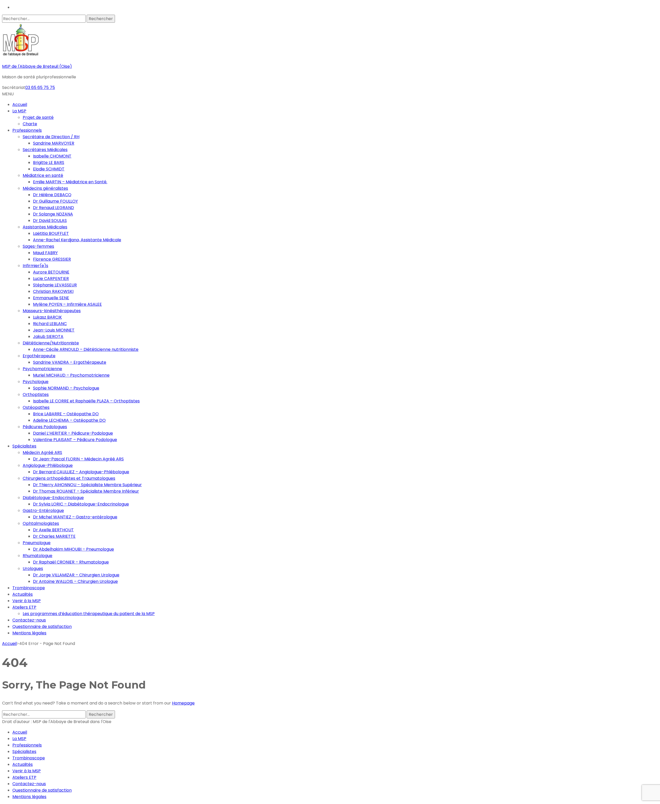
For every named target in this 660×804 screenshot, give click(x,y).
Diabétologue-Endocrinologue (53, 498)
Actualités (22, 594)
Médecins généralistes (45, 188)
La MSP (19, 111)
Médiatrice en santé (43, 175)
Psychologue (35, 382)
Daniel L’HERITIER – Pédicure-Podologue (73, 433)
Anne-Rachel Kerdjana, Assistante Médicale (77, 240)
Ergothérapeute (39, 356)
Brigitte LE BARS (48, 162)
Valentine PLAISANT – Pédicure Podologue (75, 440)
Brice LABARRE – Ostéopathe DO (66, 414)
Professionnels (27, 130)
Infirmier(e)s (35, 266)
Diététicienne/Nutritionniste (51, 343)
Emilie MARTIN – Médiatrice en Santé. (70, 182)
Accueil (19, 104)
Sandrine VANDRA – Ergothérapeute (69, 362)
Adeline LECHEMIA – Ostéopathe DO (69, 420)
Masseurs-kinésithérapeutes (52, 311)
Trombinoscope (28, 588)
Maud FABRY (45, 253)
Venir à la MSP (26, 601)
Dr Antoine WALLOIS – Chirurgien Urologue (75, 581)
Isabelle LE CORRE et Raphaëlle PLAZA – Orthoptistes (86, 401)
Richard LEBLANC (50, 324)
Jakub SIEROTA (48, 336)
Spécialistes (24, 446)
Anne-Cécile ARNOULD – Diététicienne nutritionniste (85, 349)
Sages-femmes (38, 246)
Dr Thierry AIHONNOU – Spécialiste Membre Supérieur (87, 485)
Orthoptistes (36, 394)
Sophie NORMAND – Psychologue (66, 388)
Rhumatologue (37, 556)
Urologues (33, 568)
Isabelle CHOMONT (52, 156)
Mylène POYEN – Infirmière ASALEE (67, 304)
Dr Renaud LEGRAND (53, 208)
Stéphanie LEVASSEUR (55, 285)
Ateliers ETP (24, 607)
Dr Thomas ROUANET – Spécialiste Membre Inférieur (86, 491)
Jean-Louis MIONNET (54, 330)
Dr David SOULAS (50, 220)
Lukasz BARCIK (47, 317)
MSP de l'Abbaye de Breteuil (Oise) (37, 66)
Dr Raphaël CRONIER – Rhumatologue (71, 562)
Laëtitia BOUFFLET (51, 233)
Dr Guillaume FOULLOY (55, 201)
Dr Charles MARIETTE (54, 536)
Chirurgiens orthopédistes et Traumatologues (69, 478)
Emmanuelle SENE (51, 298)
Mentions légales (29, 633)
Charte (30, 124)
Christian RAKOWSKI (53, 291)
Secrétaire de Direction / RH (51, 137)
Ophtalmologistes (41, 523)
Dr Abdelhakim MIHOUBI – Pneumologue (73, 549)
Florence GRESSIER (52, 259)
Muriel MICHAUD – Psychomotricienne (71, 375)
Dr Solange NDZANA (53, 214)
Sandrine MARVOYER (53, 143)
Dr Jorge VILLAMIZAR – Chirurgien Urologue (76, 575)
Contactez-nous (29, 620)
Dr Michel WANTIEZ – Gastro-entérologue (75, 517)
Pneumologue (37, 543)
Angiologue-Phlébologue (48, 465)
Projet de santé (38, 117)
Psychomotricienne (42, 369)
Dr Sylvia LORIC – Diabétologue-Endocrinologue (81, 504)
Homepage (183, 703)
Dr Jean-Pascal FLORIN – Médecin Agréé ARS (78, 459)
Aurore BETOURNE (51, 272)
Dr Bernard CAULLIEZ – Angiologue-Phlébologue (81, 472)
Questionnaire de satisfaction (42, 626)
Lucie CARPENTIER (51, 278)
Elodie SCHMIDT (48, 169)
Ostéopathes (36, 407)
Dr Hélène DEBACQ (52, 195)
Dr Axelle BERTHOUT (53, 530)
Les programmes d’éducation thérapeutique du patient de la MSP (89, 614)
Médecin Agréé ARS (42, 452)
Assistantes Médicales (45, 227)
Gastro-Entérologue (43, 510)
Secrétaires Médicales (45, 150)
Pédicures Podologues (45, 427)
